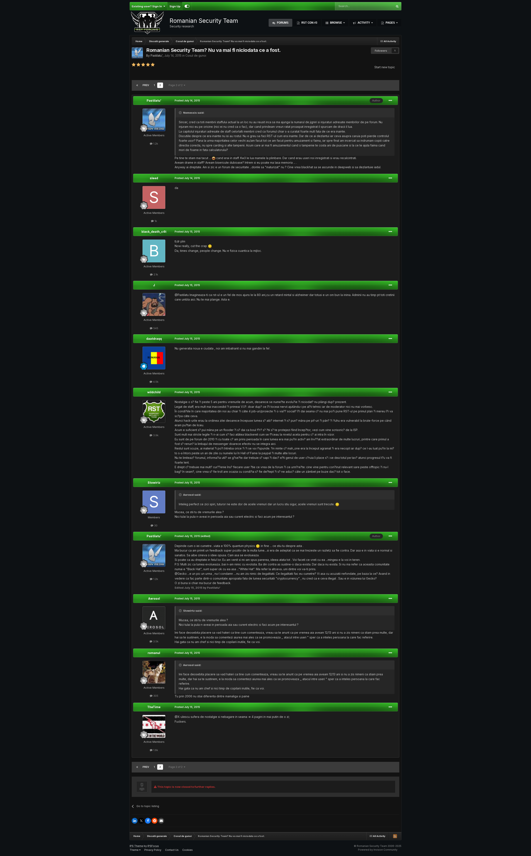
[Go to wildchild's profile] (153, 411)
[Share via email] (161, 821)
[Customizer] (187, 6)
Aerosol (154, 598)
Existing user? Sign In (147, 6)
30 (155, 525)
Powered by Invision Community (377, 849)
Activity (364, 22)
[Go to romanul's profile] (153, 672)
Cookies (187, 849)
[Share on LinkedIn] (135, 821)
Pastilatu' (157, 55)
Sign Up (174, 6)
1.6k (155, 750)
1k (155, 221)
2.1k (155, 274)
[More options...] (390, 100)
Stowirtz (154, 482)
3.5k (155, 641)
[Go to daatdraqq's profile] (153, 358)
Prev (145, 85)
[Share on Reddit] (154, 821)
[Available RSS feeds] (395, 836)
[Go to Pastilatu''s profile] (137, 52)
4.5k (155, 381)
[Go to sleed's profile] (153, 197)
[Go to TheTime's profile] (153, 726)
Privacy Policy (152, 849)
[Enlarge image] (214, 158)
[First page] (137, 85)
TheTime (154, 707)
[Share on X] (141, 821)
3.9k (155, 435)
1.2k (155, 143)
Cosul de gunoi (195, 55)
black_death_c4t (153, 231)
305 (155, 695)
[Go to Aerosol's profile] (153, 617)
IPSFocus (153, 845)
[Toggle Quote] (181, 112)
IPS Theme (136, 845)
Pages (390, 22)
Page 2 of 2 (176, 85)
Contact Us (172, 849)
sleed (154, 178)
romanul (154, 653)
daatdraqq (154, 338)
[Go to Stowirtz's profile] (153, 502)
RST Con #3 (309, 22)
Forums (282, 22)
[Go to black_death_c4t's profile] (153, 251)
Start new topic (384, 67)
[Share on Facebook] (148, 821)
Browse (336, 22)
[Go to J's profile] (153, 304)
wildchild (154, 392)
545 (155, 328)
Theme (134, 849)
